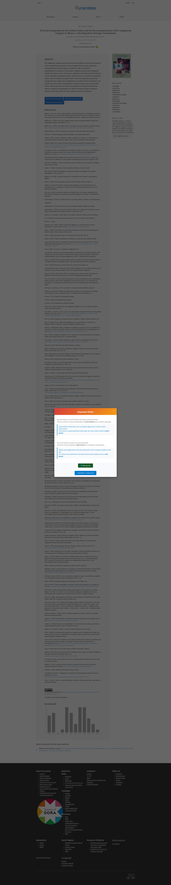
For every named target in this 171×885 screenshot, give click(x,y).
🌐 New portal (85, 466)
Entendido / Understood (85, 473)
